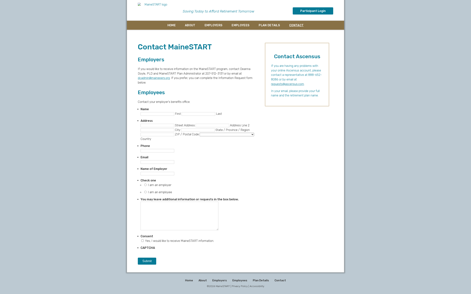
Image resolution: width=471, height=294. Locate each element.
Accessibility (257, 286)
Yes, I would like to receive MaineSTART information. (179, 241)
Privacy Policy (240, 286)
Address (147, 120)
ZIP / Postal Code (187, 134)
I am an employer (159, 185)
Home (171, 25)
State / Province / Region (232, 130)
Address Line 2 (239, 125)
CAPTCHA (148, 248)
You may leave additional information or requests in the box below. (190, 199)
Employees (240, 25)
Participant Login (313, 11)
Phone (145, 146)
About (190, 25)
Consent (147, 236)
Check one (148, 180)
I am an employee (160, 192)
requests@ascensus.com (287, 84)
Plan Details (269, 25)
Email (144, 157)
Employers (214, 25)
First (178, 114)
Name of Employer (154, 169)
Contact (296, 25)
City (177, 130)
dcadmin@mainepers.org (154, 78)
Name (145, 109)
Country (146, 139)
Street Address (185, 125)
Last (219, 114)
